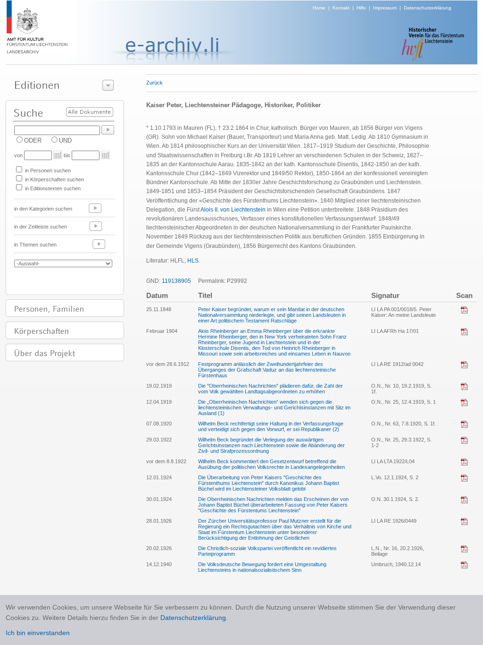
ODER (33, 140)
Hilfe (361, 7)
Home (319, 7)
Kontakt (341, 7)
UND (65, 140)
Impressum (385, 7)
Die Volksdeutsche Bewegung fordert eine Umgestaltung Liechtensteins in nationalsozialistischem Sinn (262, 567)
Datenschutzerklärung (427, 7)
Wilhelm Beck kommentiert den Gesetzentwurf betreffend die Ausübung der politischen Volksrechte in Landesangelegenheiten (271, 464)
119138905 (176, 281)
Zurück (154, 82)
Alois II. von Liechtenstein (233, 209)
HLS (193, 260)
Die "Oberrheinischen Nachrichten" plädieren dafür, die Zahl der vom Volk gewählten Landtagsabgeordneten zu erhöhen (270, 388)
